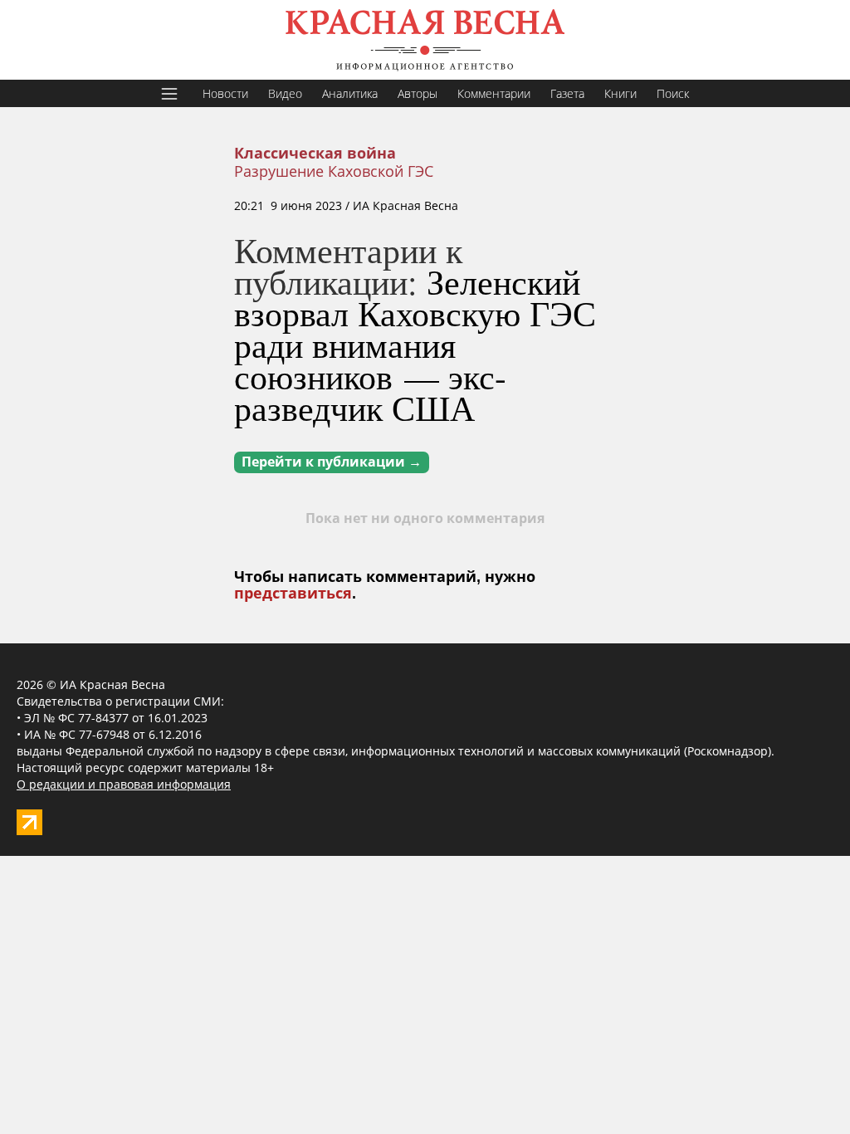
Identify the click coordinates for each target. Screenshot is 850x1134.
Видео (285, 93)
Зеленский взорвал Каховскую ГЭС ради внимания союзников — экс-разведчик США (415, 344)
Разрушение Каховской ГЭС (333, 171)
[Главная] (425, 40)
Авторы (417, 93)
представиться (293, 593)
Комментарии (493, 93)
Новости (225, 93)
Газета (567, 93)
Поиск (673, 93)
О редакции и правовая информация (124, 784)
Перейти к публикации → (332, 462)
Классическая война (315, 153)
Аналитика (350, 93)
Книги (620, 93)
